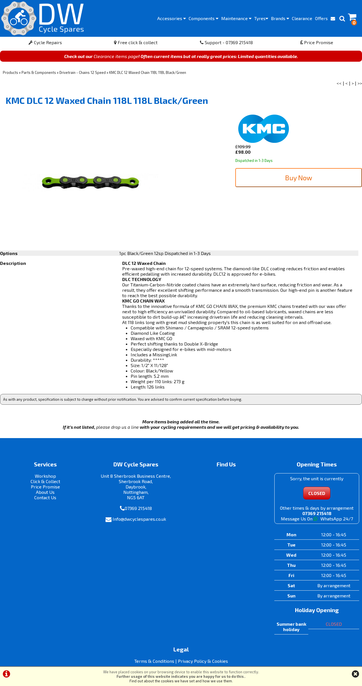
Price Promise (318, 42)
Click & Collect (45, 481)
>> (359, 83)
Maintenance (235, 18)
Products (10, 72)
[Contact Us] (333, 18)
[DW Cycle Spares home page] (42, 18)
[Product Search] (342, 18)
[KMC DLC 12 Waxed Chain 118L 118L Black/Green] (90, 182)
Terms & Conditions (154, 661)
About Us (45, 492)
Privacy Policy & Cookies (203, 661)
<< (339, 83)
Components (202, 18)
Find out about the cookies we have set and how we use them (181, 681)
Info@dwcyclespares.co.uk (139, 519)
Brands (278, 18)
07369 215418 (138, 508)
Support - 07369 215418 (228, 42)
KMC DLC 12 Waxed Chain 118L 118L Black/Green (147, 72)
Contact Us (45, 497)
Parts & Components (38, 72)
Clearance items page (116, 56)
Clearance (302, 18)
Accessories (170, 18)
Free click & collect (137, 42)
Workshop (45, 476)
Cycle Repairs (47, 42)
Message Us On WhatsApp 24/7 (317, 518)
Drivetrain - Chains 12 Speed (82, 72)
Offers (321, 18)
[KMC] (263, 141)
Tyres (260, 18)
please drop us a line (117, 427)
